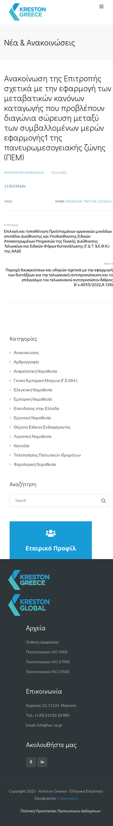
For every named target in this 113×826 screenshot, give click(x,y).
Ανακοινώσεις (26, 352)
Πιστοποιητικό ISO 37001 (48, 671)
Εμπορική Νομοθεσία (33, 399)
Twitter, (90, 201)
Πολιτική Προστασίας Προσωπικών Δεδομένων (60, 810)
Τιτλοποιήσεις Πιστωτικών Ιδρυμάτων (47, 454)
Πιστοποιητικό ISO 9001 (47, 652)
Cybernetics (67, 798)
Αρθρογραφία (26, 361)
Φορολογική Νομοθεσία (24, 172)
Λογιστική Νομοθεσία (33, 436)
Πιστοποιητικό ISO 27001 (48, 661)
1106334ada (15, 186)
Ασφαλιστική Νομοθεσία (35, 371)
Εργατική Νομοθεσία (32, 417)
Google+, (105, 201)
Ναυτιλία (21, 445)
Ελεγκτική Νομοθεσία (33, 389)
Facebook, (74, 201)
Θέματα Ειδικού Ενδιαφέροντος (42, 427)
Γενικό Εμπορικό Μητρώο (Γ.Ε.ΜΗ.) (45, 380)
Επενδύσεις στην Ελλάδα (36, 408)
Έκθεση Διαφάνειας (42, 642)
